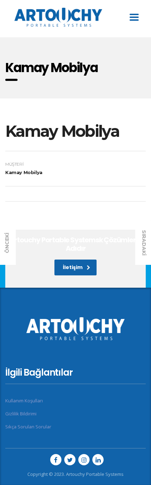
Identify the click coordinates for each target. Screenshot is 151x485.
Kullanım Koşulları (24, 400)
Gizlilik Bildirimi (21, 413)
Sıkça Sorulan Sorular (28, 426)
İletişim (73, 267)
